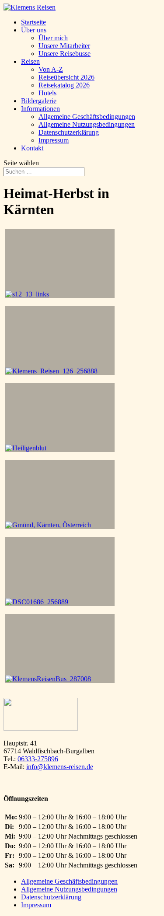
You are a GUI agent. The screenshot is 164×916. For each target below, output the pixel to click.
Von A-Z (50, 69)
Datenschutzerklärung (68, 132)
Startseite (33, 22)
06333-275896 (37, 759)
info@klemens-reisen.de (59, 766)
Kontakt (32, 148)
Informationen (40, 108)
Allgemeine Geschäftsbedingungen (86, 116)
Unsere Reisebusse (64, 53)
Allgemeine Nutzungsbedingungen (86, 124)
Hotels (47, 93)
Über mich (53, 38)
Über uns (33, 30)
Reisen (30, 61)
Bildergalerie (38, 100)
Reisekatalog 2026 (64, 85)
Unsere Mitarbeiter (64, 45)
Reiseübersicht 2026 (66, 77)
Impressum (53, 140)
